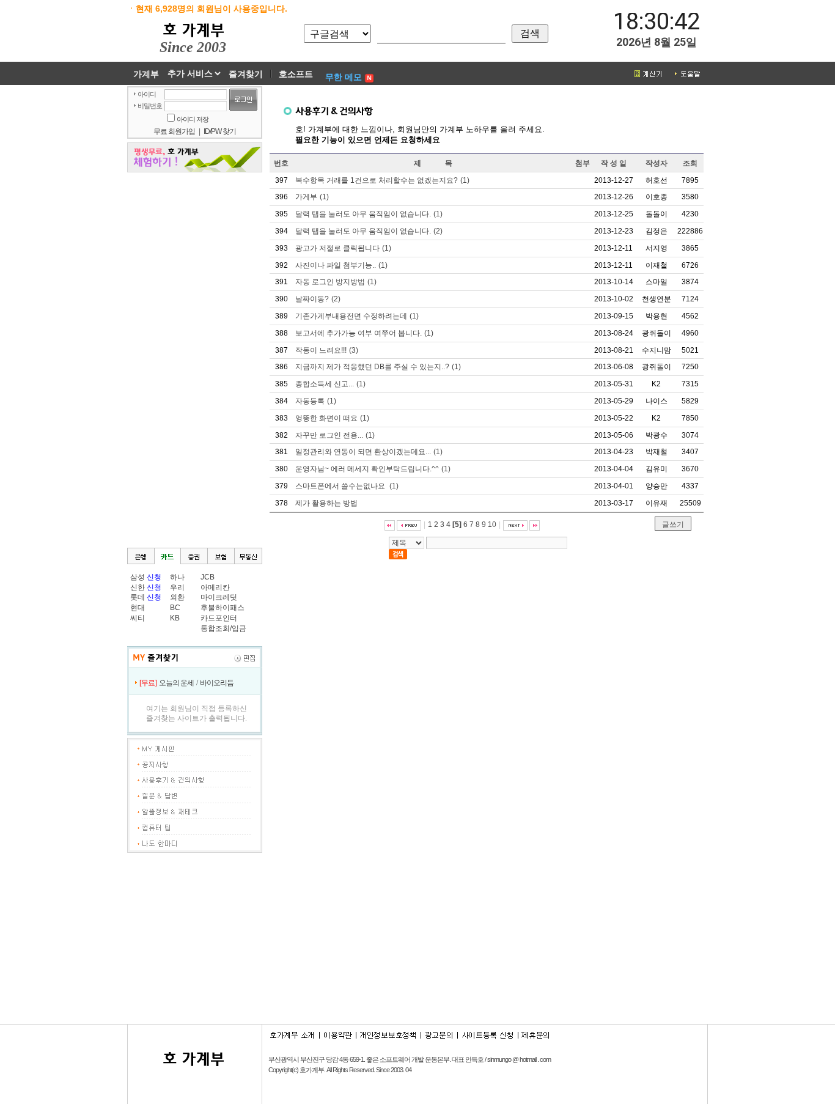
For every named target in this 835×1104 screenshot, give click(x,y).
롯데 (137, 597)
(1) (382, 180)
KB (175, 618)
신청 (154, 577)
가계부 (146, 74)
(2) (369, 231)
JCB (207, 577)
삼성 (137, 577)
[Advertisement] (763, 269)
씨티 (137, 618)
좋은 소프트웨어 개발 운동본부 (407, 1059)
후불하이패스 (222, 607)
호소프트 (296, 74)
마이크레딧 (218, 597)
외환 (177, 597)
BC (175, 607)
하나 (177, 577)
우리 (177, 587)
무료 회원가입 (174, 131)
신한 (137, 587)
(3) (326, 350)
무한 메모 (343, 77)
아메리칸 (215, 587)
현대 (137, 607)
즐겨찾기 (246, 74)
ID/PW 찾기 (220, 131)
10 (492, 524)
